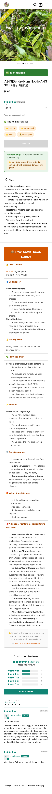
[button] (10, 102)
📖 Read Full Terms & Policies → (26, 643)
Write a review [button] (26, 691)
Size (7, 104)
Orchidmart (22, 785)
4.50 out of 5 (33, 662)
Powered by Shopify (36, 785)
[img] (10, 711)
